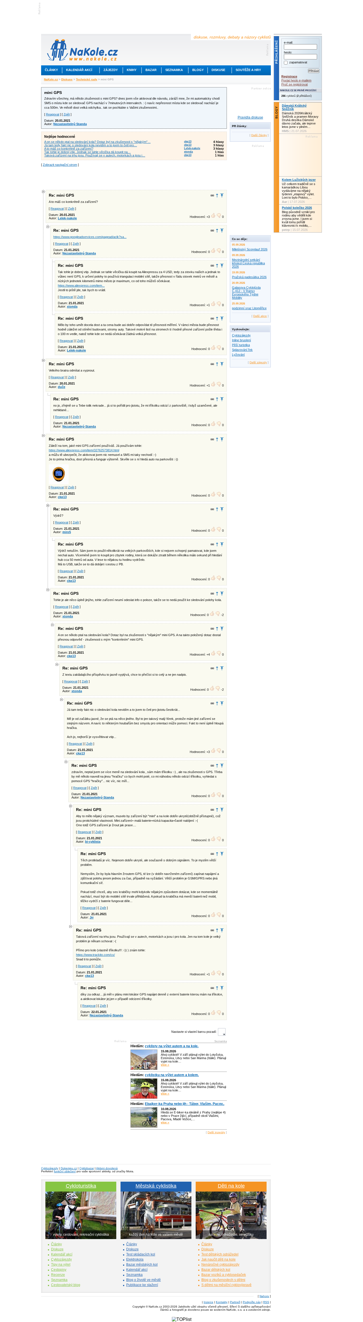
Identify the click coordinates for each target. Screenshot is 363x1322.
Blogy (198, 70)
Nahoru (264, 1296)
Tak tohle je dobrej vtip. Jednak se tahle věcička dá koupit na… (87, 152)
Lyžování (238, 354)
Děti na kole (231, 1186)
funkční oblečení (65, 1171)
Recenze (58, 1275)
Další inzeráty (216, 1132)
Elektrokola (134, 1259)
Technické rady (86, 79)
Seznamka (174, 70)
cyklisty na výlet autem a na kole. (172, 1046)
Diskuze (57, 1249)
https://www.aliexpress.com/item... (81, 285)
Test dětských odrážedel (220, 1254)
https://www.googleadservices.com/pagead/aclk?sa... (89, 237)
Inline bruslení (241, 340)
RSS (266, 1302)
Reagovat (52, 114)
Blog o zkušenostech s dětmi (223, 1280)
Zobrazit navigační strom (60, 164)
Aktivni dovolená (107, 1168)
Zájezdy (111, 70)
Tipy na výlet (60, 1265)
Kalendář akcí (79, 70)
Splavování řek (242, 349)
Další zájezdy (258, 362)
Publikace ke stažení (142, 1285)
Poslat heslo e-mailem (296, 80)
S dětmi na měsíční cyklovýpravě (226, 1285)
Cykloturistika (81, 1186)
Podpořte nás (252, 1302)
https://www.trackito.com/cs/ (95, 954)
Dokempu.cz (69, 1168)
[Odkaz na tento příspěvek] (212, 195)
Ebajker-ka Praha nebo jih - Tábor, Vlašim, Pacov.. (184, 1104)
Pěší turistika (241, 345)
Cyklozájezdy (241, 335)
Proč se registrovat (294, 84)
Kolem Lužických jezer (299, 179)
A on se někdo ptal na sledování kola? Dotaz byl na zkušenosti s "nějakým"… (97, 141)
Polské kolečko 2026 (297, 207)
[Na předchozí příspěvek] (217, 195)
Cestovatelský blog (65, 1285)
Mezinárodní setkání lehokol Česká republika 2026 (248, 263)
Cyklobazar (86, 1168)
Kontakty (221, 1302)
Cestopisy (58, 1270)
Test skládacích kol (140, 1254)
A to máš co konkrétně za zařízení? (68, 148)
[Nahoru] (222, 195)
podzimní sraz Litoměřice (249, 308)
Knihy (131, 70)
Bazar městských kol (142, 1265)
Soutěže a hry (248, 70)
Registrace (289, 76)
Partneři (235, 1302)
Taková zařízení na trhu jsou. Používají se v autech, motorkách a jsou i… (94, 155)
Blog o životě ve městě (143, 1280)
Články (51, 70)
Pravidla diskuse (250, 117)
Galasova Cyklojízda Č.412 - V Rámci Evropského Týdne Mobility (246, 292)
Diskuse (218, 70)
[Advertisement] (134, 177)
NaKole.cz (51, 79)
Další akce (260, 315)
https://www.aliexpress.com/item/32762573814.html (84, 450)
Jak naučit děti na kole (218, 1259)
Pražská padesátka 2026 (249, 277)
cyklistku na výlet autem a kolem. (172, 1075)
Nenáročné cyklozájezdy (220, 1265)
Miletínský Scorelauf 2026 (249, 249)
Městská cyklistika (156, 1186)
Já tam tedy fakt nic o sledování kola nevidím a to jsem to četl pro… (90, 145)
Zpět (67, 114)
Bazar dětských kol (215, 1270)
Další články (259, 135)
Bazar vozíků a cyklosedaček (223, 1275)
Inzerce (208, 1302)
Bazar (151, 70)
